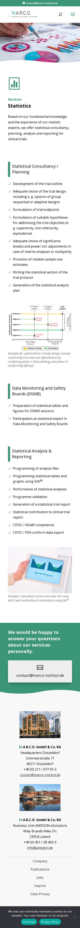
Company (40, 861)
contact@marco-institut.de (40, 675)
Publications (40, 869)
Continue (29, 921)
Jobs (40, 877)
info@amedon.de (40, 847)
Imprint (40, 885)
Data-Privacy (40, 894)
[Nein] (75, 917)
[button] (73, 17)
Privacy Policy (50, 921)
